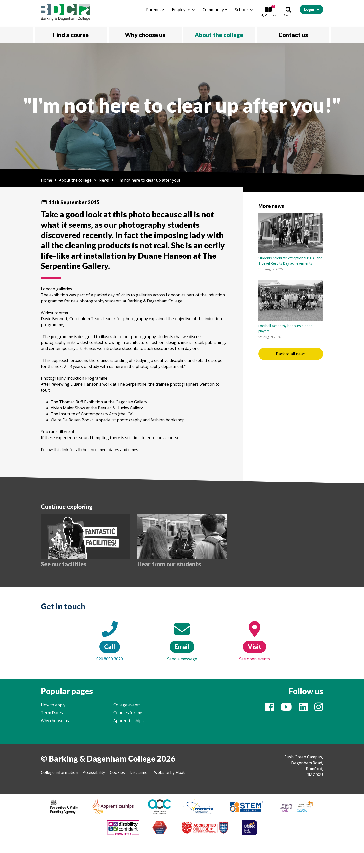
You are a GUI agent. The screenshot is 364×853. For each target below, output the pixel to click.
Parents (154, 9)
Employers (182, 9)
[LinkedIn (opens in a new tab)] (303, 709)
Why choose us (55, 720)
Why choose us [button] (145, 34)
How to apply (53, 705)
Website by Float (169, 772)
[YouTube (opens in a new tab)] (286, 709)
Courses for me (127, 712)
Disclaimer (139, 772)
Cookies (117, 772)
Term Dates (52, 712)
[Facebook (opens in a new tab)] (269, 709)
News (104, 180)
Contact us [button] (293, 34)
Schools (242, 9)
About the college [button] (219, 34)
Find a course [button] (71, 34)
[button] (268, 12)
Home (46, 180)
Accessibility (94, 772)
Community (214, 9)
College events (127, 705)
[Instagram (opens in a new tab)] (318, 709)
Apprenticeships (128, 720)
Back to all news (291, 354)
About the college (75, 180)
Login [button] (309, 9)
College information (59, 772)
